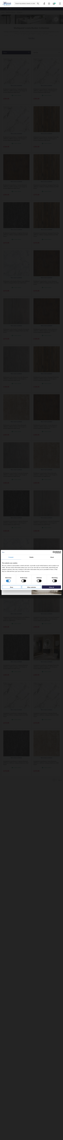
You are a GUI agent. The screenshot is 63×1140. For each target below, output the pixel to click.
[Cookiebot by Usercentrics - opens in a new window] (54, 552)
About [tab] (52, 557)
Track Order (44, 4)
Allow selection (31, 587)
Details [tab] (32, 557)
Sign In (49, 4)
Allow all (51, 587)
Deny (11, 587)
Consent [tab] (10, 557)
